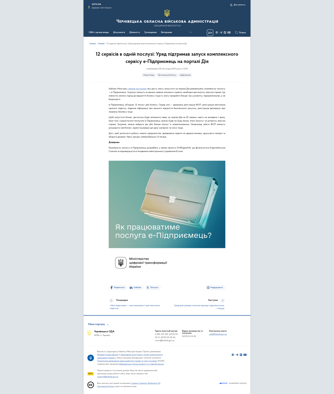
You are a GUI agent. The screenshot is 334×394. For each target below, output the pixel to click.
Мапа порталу (96, 324)
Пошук (242, 33)
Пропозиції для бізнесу (167, 75)
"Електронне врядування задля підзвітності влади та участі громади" (127, 361)
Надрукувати (217, 287)
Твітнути (154, 287)
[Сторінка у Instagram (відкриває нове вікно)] (224, 32)
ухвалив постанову (137, 89)
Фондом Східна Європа (107, 355)
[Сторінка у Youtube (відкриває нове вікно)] (229, 32)
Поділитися (119, 287)
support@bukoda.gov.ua (107, 377)
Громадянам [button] (150, 32)
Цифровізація (185, 75)
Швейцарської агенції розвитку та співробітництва (141, 364)
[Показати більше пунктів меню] (191, 32)
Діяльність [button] (134, 32)
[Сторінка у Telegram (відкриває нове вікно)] (220, 32)
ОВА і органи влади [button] (99, 32)
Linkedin (137, 287)
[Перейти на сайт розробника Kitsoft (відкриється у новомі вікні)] (223, 383)
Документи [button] (119, 32)
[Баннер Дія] (210, 32)
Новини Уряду (148, 75)
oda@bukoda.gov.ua (218, 334)
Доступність (239, 5)
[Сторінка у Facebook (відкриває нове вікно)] (216, 32)
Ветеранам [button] (166, 32)
